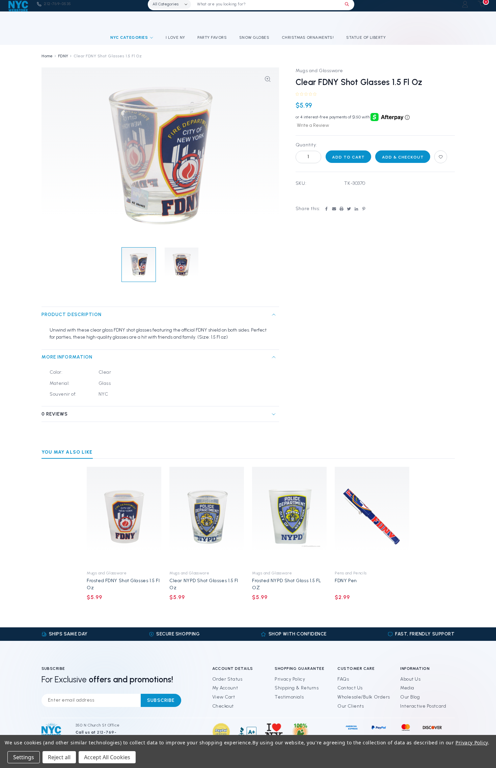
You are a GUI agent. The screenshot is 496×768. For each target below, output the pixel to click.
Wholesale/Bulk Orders (363, 697)
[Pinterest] (364, 209)
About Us (410, 679)
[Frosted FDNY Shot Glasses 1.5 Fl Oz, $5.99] (124, 516)
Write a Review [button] (313, 125)
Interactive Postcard (423, 706)
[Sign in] (465, 4)
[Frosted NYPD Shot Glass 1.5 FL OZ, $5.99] (289, 516)
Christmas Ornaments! (308, 37)
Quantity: (306, 145)
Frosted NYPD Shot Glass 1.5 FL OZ (286, 584)
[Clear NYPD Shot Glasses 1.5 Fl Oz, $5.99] (207, 516)
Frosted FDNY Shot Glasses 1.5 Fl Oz (123, 584)
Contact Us (350, 688)
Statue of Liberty (366, 37)
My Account (225, 688)
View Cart (223, 697)
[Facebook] (326, 209)
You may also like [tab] (67, 452)
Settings (23, 757)
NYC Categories (129, 37)
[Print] (341, 209)
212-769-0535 (57, 4)
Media (407, 688)
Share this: (308, 208)
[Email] (334, 209)
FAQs (343, 679)
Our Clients (350, 706)
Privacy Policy (290, 679)
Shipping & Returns (297, 688)
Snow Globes (254, 37)
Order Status (227, 679)
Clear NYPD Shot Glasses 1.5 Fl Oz (203, 584)
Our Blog (410, 697)
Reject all (59, 757)
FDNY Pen (346, 581)
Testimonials (289, 697)
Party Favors (212, 37)
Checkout (223, 706)
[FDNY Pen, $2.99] (372, 516)
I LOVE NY (175, 37)
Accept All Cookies (107, 757)
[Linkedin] (356, 209)
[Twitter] (349, 209)
